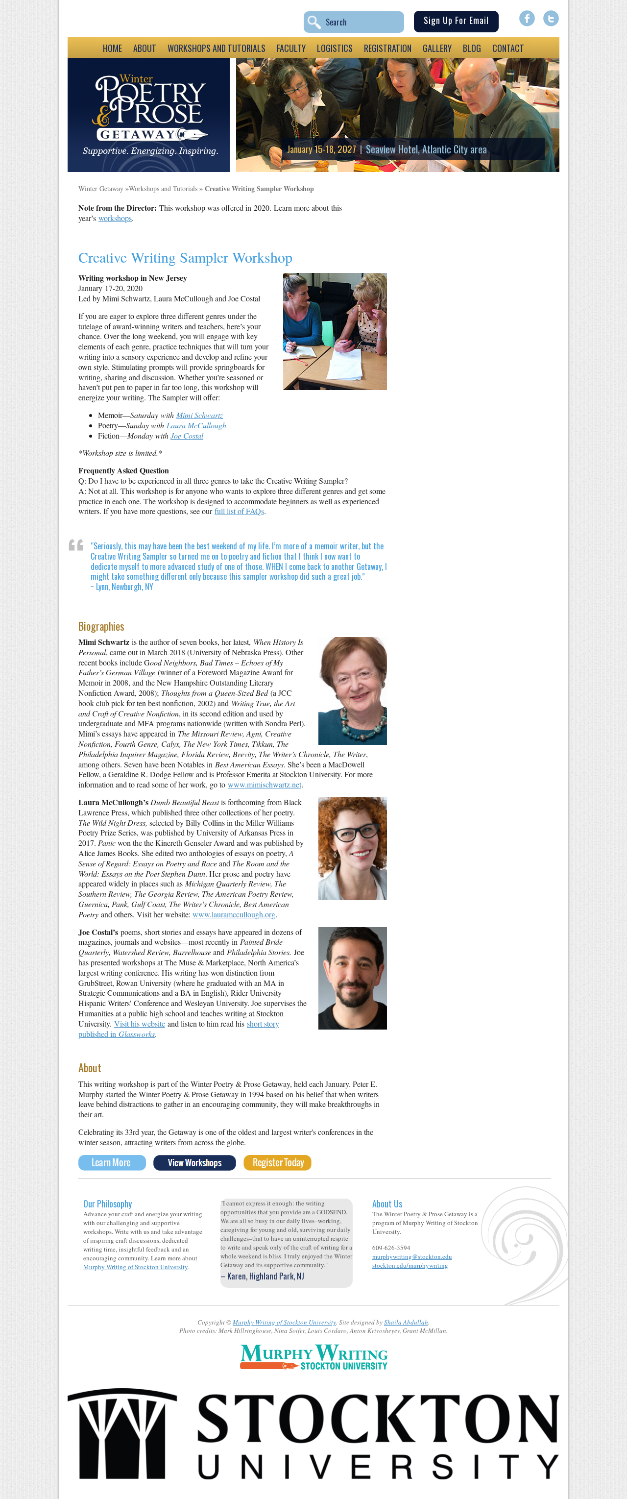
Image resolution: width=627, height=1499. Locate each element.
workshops (115, 218)
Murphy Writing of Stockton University (135, 1266)
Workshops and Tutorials (163, 188)
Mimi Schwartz (199, 415)
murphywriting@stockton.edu (412, 1256)
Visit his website (139, 1023)
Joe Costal (186, 435)
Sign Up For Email (456, 20)
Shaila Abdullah (406, 1322)
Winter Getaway (100, 188)
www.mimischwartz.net (264, 784)
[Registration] (277, 1167)
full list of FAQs (239, 511)
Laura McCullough (196, 425)
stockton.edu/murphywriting (410, 1265)
